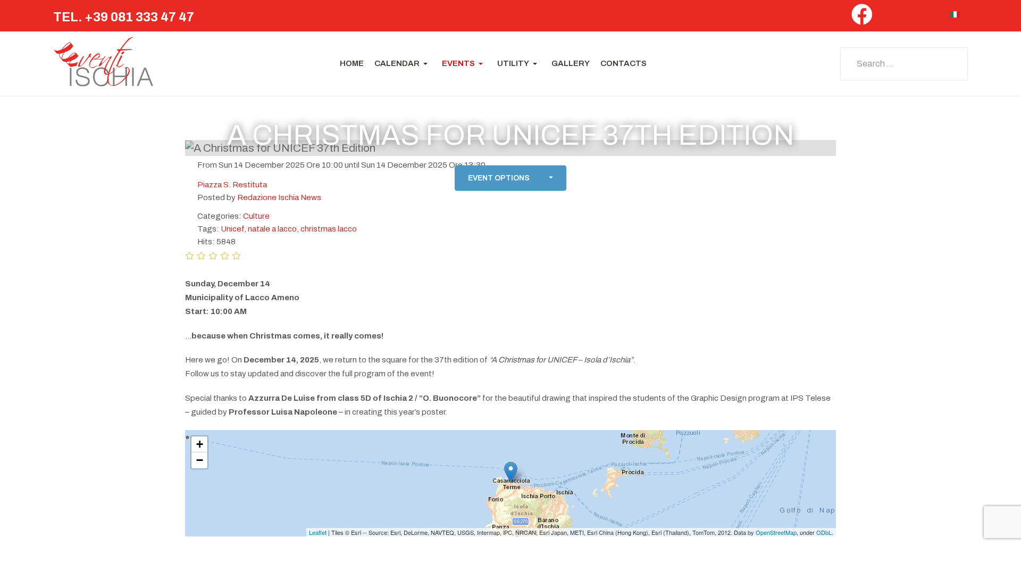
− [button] (199, 460)
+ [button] (199, 444)
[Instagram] (910, 17)
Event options (499, 178)
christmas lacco (328, 229)
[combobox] (904, 63)
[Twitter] (887, 17)
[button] (403, 64)
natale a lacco (272, 229)
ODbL (824, 532)
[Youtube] (933, 17)
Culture (256, 216)
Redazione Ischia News (279, 197)
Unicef (232, 229)
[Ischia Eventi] (103, 64)
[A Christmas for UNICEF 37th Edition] (510, 472)
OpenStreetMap (776, 532)
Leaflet (318, 532)
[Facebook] (862, 18)
